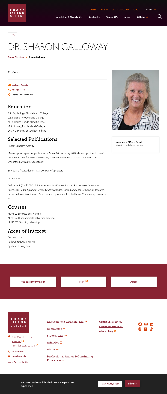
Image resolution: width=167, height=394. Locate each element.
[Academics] (85, 24)
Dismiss (132, 383)
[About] (121, 24)
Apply (134, 282)
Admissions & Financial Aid (69, 17)
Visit (82, 282)
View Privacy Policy (110, 383)
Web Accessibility (18, 362)
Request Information (33, 282)
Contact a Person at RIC (110, 321)
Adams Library (106, 331)
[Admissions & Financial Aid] (53, 24)
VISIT (102, 9)
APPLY (93, 9)
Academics (94, 17)
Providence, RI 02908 (23, 345)
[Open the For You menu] (150, 11)
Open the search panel (160, 16)
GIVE (135, 9)
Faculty (12, 35)
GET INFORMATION (120, 9)
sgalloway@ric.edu (20, 85)
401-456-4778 (18, 89)
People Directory (16, 57)
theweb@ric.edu (19, 356)
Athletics (141, 17)
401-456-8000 (18, 351)
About (127, 17)
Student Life (112, 17)
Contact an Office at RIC (111, 326)
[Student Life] (102, 24)
